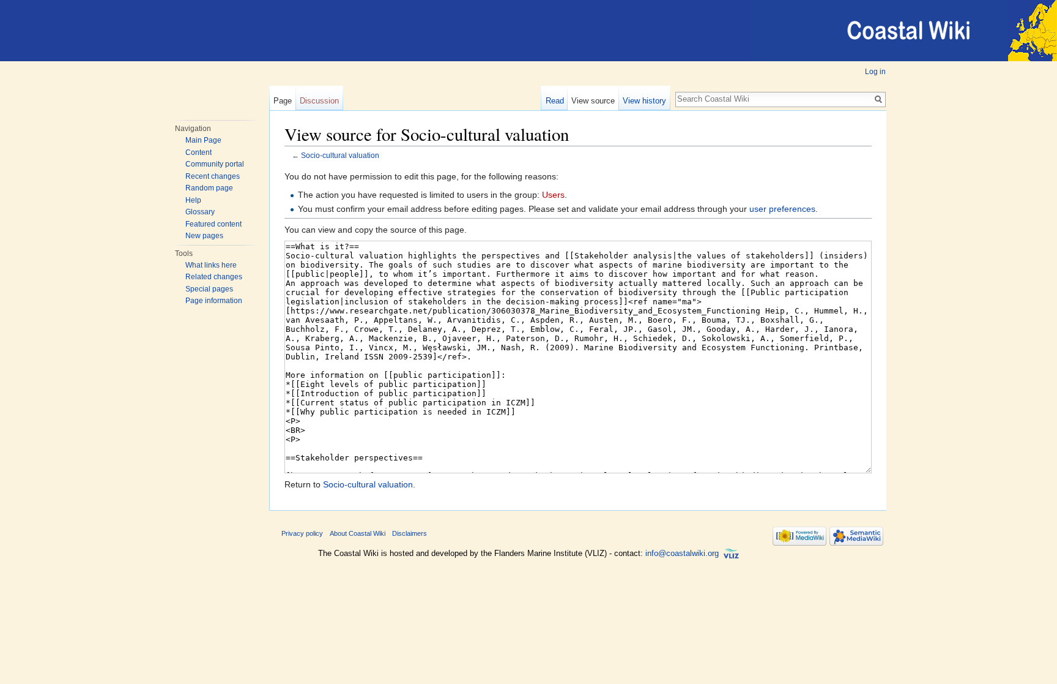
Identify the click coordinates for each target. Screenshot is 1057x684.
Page (282, 100)
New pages (204, 235)
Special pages (209, 289)
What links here (211, 265)
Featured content (213, 224)
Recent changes (212, 176)
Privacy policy (302, 533)
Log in (875, 71)
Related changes (213, 276)
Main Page (203, 140)
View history (644, 100)
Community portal (214, 164)
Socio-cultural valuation (340, 155)
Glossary (200, 212)
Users (553, 195)
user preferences (782, 209)
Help (193, 200)
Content (198, 152)
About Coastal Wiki (357, 533)
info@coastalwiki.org (682, 553)
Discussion (319, 100)
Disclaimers (409, 533)
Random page (209, 188)
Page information (213, 300)
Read (555, 100)
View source (593, 100)
